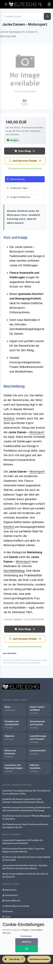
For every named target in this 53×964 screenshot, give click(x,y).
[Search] (40, 4)
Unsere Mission (12, 900)
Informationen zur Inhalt (16, 906)
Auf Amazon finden (25, 160)
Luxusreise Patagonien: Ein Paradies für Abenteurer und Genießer (22, 841)
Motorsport (36, 432)
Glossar (8, 911)
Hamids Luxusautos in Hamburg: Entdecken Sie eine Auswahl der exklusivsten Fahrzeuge (26, 809)
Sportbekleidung (14, 570)
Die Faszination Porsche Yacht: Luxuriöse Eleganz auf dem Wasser (23, 850)
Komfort (9, 418)
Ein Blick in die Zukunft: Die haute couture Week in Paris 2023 (26, 858)
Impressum (10, 890)
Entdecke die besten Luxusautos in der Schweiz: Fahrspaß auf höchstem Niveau (23, 800)
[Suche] (47, 16)
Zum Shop (24, 151)
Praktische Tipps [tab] (18, 188)
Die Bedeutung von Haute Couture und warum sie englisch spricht (25, 825)
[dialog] (26, 936)
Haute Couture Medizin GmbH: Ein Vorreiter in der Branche (25, 875)
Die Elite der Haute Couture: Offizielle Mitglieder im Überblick (26, 817)
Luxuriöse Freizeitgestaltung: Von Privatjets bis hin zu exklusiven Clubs (26, 792)
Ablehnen (26, 941)
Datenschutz (11, 895)
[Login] (48, 4)
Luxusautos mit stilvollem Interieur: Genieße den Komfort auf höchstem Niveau (24, 867)
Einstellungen (26, 936)
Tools (7, 917)
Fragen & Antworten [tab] (20, 197)
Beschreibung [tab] (17, 179)
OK (26, 948)
